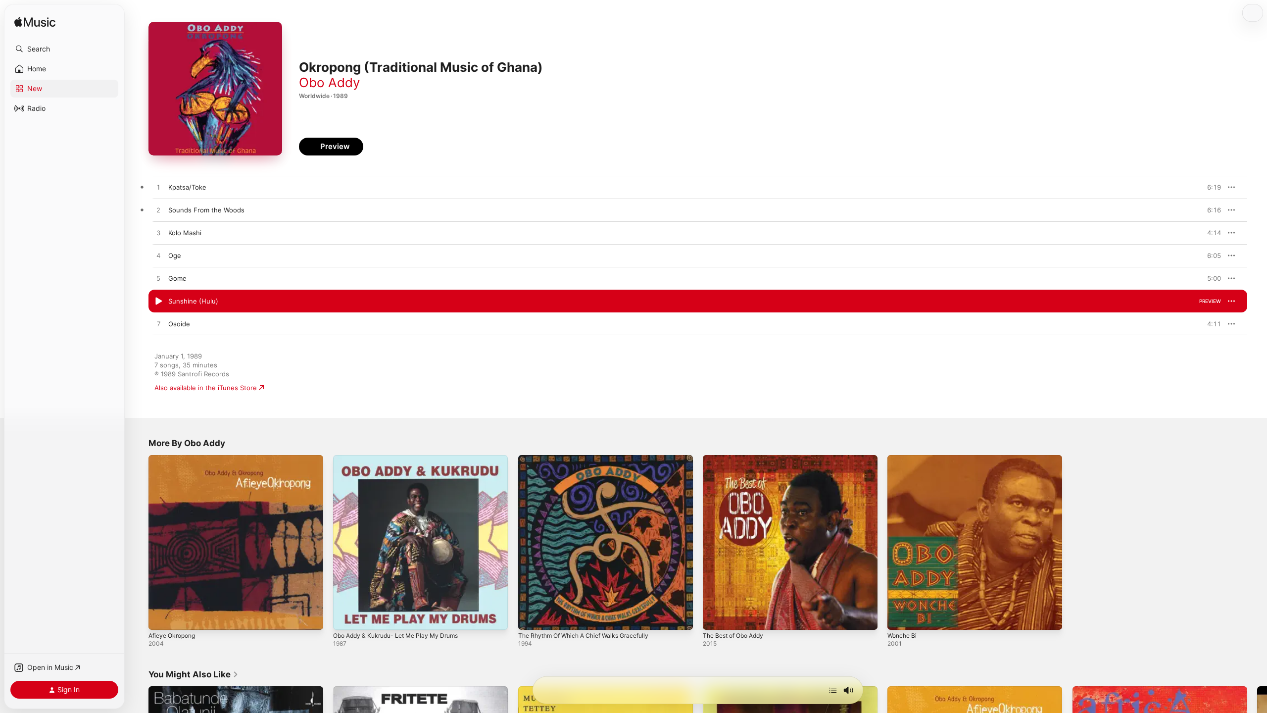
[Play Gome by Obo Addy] (158, 278)
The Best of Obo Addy (737, 459)
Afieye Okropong (174, 459)
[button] (64, 49)
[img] (34, 22)
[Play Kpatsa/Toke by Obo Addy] (158, 187)
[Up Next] (833, 690)
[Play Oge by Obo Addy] (158, 256)
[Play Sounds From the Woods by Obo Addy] (158, 210)
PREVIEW (1210, 187)
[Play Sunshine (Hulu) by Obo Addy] (158, 301)
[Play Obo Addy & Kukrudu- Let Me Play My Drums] (345, 617)
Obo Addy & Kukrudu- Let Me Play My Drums (402, 459)
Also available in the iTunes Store (205, 388)
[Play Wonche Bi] (899, 617)
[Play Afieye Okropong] (160, 617)
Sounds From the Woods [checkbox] (206, 210)
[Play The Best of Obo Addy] (715, 617)
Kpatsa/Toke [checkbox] (187, 187)
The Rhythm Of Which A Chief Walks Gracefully (590, 459)
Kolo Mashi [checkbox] (184, 233)
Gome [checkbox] (177, 278)
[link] (193, 674)
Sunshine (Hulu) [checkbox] (193, 301)
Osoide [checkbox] (179, 324)
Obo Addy (329, 82)
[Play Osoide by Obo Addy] (158, 324)
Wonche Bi (903, 459)
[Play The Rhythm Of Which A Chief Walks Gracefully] (530, 617)
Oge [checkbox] (174, 255)
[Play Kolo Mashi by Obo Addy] (158, 233)
